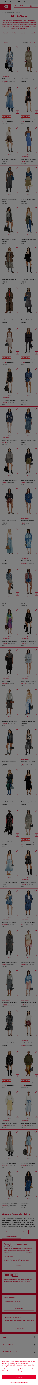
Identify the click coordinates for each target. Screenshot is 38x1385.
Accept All (19, 1377)
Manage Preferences (21, 1369)
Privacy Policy (6, 1371)
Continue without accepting (19, 1382)
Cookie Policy (17, 1371)
